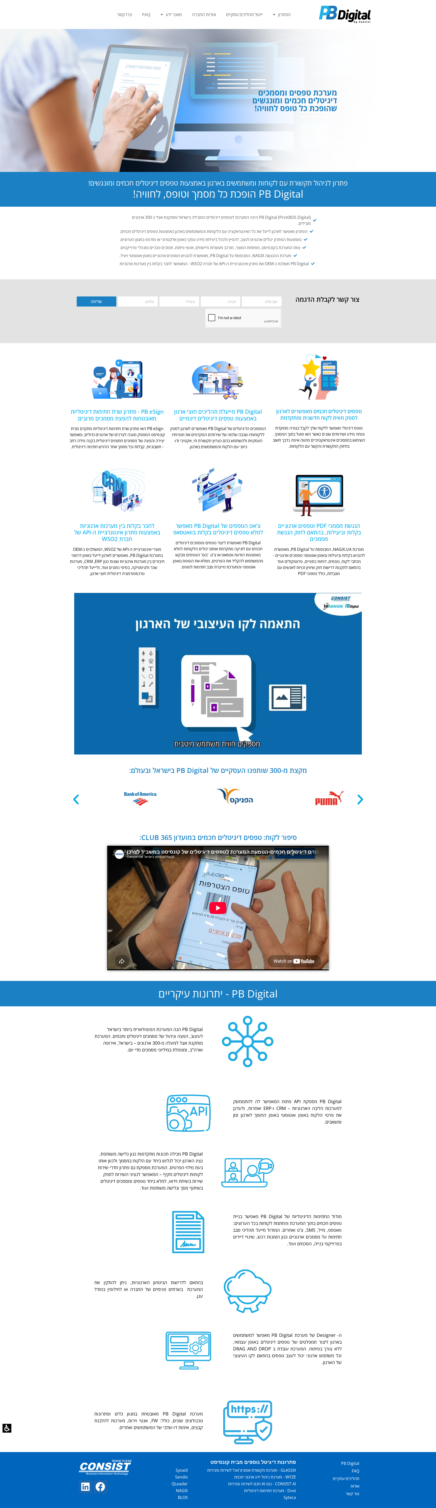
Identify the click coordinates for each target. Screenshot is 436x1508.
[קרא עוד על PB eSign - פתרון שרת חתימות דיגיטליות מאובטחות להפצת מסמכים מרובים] (117, 377)
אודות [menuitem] (354, 1486)
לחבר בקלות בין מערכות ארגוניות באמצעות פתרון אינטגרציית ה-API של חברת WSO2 (117, 532)
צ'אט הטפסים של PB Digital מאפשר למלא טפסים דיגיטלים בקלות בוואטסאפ (218, 529)
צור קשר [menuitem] (352, 1493)
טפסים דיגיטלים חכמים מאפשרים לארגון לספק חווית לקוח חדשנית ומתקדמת (319, 414)
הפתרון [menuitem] (284, 14)
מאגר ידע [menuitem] (174, 14)
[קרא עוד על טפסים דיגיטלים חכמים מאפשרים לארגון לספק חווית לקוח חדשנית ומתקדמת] (319, 377)
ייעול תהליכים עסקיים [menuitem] (244, 14)
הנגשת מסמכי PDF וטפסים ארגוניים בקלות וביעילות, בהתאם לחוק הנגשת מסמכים (319, 532)
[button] (7, 1428)
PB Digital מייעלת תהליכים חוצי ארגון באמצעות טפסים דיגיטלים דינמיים (218, 415)
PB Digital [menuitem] (350, 1463)
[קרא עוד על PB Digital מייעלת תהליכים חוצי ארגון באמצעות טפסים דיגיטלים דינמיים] (218, 377)
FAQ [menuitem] (146, 14)
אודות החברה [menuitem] (204, 14)
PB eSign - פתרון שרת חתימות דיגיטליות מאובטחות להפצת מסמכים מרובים (117, 415)
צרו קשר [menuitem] (124, 14)
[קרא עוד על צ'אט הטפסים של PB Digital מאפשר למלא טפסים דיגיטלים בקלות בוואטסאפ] (218, 491)
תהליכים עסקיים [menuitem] (346, 1478)
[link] (100, 1486)
